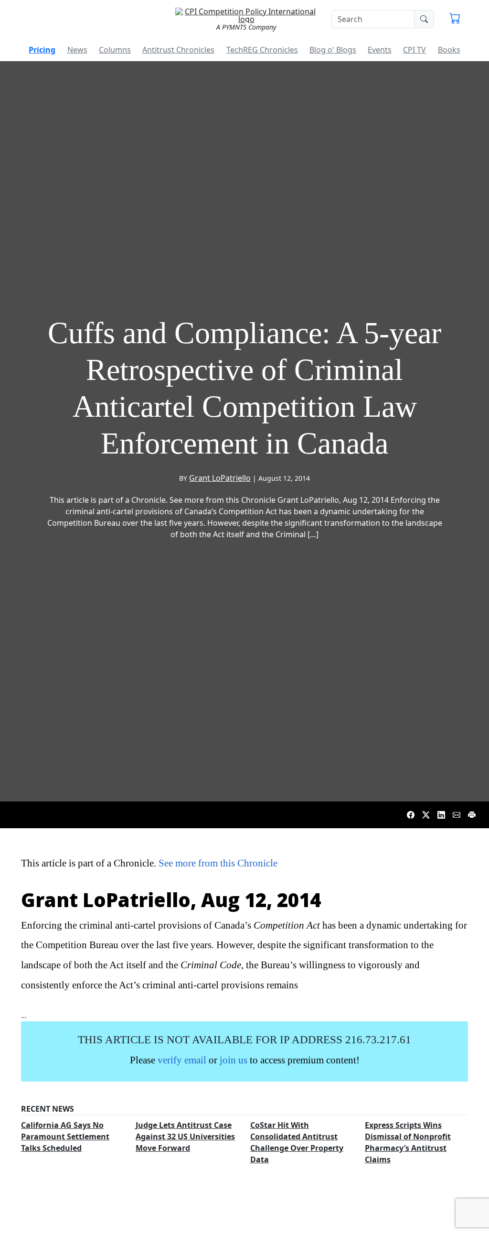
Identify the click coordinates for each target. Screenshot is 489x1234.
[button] (454, 19)
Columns (115, 49)
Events (380, 49)
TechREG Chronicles (262, 49)
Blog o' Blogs (332, 49)
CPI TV (414, 49)
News (77, 49)
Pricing (42, 49)
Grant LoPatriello (220, 478)
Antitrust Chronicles (178, 49)
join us (233, 1059)
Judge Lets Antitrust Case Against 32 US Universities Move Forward (185, 1136)
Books (449, 49)
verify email (182, 1059)
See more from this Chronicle (218, 862)
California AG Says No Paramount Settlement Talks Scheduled (65, 1136)
